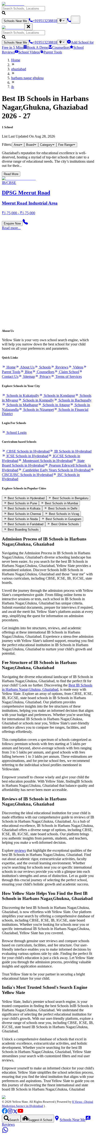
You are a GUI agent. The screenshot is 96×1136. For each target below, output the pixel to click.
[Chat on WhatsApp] (5, 1132)
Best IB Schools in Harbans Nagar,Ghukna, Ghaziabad (47, 687)
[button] (48, 11)
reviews (20, 850)
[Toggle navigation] (75, 19)
